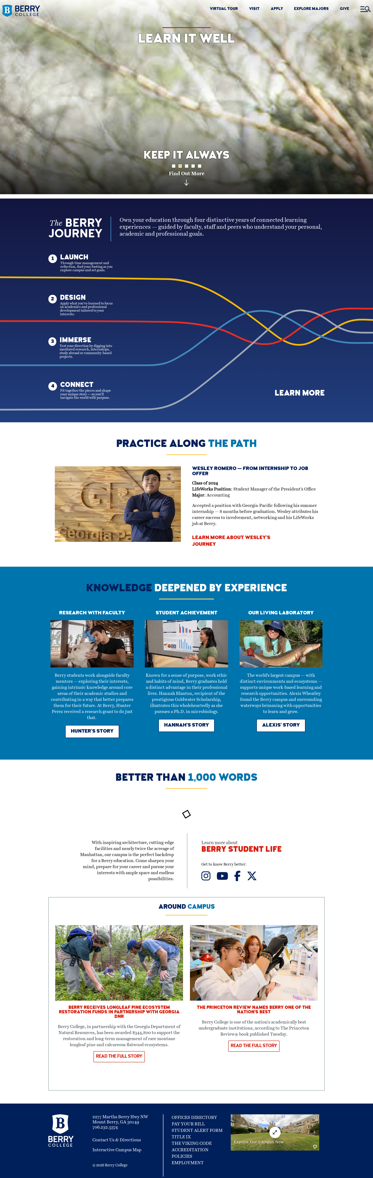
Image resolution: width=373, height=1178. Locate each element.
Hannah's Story (186, 725)
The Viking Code (192, 1143)
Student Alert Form (197, 1130)
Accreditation (190, 1150)
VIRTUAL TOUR (224, 9)
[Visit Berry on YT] (225, 878)
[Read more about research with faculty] (92, 666)
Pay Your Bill (188, 1124)
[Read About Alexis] (280, 666)
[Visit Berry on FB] (240, 878)
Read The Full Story (119, 1057)
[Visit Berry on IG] (209, 878)
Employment (188, 1163)
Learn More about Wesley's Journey (231, 541)
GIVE (344, 9)
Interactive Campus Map (116, 1150)
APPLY (277, 9)
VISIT (254, 9)
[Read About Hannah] (186, 666)
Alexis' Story (281, 725)
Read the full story (254, 1046)
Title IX (181, 1137)
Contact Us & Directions (116, 1140)
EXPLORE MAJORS (311, 9)
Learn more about (241, 847)
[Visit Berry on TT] (254, 878)
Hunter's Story (92, 731)
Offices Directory (194, 1117)
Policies (182, 1156)
